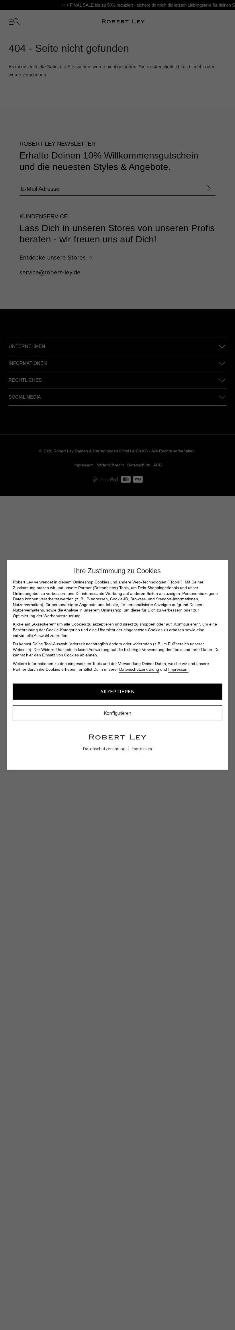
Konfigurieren (117, 713)
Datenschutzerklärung (139, 669)
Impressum (178, 669)
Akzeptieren (117, 691)
